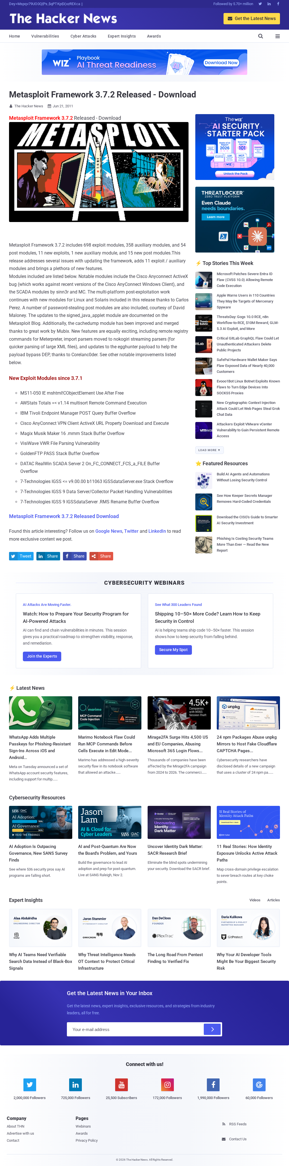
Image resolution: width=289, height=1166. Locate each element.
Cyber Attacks (84, 36)
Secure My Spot (173, 649)
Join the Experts (42, 656)
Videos (254, 900)
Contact (13, 1140)
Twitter (131, 531)
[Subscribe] (212, 1029)
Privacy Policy (87, 1140)
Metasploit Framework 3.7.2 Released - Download (102, 94)
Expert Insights (122, 36)
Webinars (83, 1126)
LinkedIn (157, 531)
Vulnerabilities (45, 36)
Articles (273, 900)
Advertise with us (20, 1133)
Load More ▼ (209, 450)
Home (14, 36)
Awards (154, 36)
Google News (108, 531)
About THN (15, 1126)
